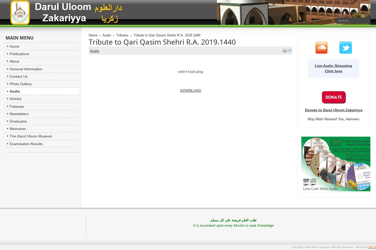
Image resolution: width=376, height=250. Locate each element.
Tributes (122, 35)
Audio (107, 35)
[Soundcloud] (321, 53)
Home (93, 35)
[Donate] (333, 103)
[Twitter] (345, 53)
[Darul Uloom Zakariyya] (66, 13)
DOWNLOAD (190, 90)
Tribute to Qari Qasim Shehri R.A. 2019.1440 (162, 42)
